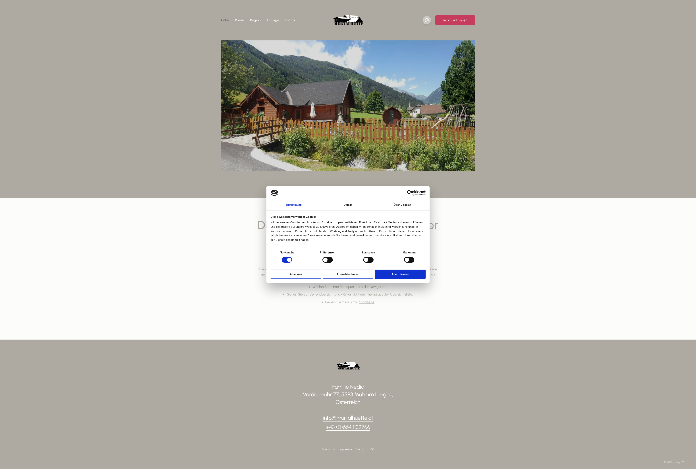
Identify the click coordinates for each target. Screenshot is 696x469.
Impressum (346, 449)
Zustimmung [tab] (294, 204)
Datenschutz (328, 449)
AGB (372, 449)
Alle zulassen (400, 274)
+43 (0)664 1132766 (348, 427)
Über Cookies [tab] (402, 204)
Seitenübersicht (322, 294)
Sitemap (360, 449)
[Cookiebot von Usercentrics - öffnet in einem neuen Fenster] (410, 193)
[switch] (327, 260)
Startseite (366, 302)
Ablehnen (296, 274)
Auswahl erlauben (348, 274)
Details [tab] (348, 204)
